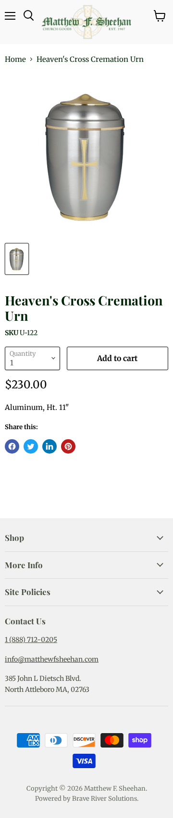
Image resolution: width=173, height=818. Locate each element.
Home (15, 59)
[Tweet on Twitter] (31, 446)
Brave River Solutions (104, 799)
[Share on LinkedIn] (49, 446)
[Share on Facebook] (12, 446)
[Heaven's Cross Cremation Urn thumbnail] (16, 259)
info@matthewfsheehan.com (52, 659)
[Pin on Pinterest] (68, 446)
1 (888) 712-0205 (31, 639)
